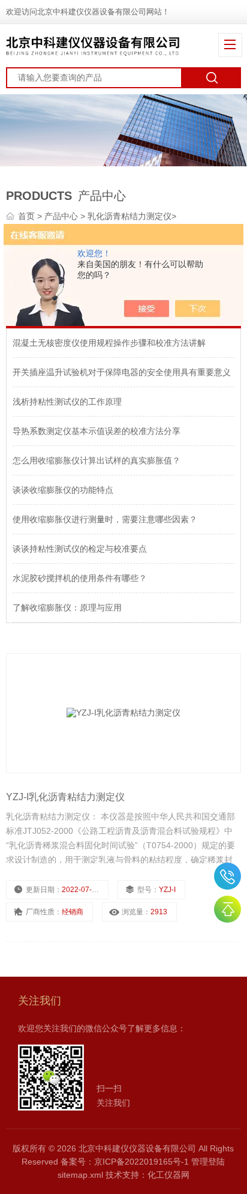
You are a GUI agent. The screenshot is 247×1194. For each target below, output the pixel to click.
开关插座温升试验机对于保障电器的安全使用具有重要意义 (122, 372)
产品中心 (62, 216)
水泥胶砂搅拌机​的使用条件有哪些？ (80, 578)
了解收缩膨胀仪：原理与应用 (67, 607)
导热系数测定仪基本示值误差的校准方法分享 (96, 431)
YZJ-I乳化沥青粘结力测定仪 (65, 797)
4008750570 (227, 876)
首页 (27, 216)
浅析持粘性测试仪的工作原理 (67, 401)
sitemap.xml (80, 1175)
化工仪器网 (168, 1175)
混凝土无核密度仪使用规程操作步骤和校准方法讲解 (109, 343)
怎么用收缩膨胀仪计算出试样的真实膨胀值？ (96, 460)
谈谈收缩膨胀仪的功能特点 (63, 490)
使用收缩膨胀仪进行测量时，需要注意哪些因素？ (105, 519)
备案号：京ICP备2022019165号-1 (125, 1161)
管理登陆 (208, 1161)
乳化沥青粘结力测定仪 (129, 216)
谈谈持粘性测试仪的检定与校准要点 (80, 548)
